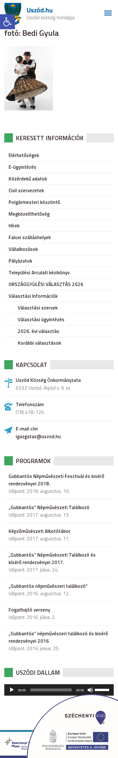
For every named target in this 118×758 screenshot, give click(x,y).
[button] (7, 21)
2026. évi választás (38, 331)
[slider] (103, 689)
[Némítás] (90, 690)
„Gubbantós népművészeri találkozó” (48, 586)
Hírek (14, 225)
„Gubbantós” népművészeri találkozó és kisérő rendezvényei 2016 (58, 637)
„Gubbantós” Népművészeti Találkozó (49, 507)
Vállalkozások (23, 249)
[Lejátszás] (12, 690)
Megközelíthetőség (29, 214)
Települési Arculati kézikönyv (39, 272)
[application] (59, 690)
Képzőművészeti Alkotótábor (39, 531)
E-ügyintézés (22, 167)
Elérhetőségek (24, 155)
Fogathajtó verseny (29, 610)
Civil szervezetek (26, 190)
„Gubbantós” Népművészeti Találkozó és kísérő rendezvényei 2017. (52, 558)
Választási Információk (33, 296)
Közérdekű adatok (28, 178)
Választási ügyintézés (41, 319)
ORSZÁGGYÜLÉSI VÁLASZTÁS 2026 (46, 284)
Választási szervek (38, 307)
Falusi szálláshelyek (30, 237)
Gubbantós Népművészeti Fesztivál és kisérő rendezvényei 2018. (56, 480)
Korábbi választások (39, 343)
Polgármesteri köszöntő (34, 202)
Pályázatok (20, 261)
